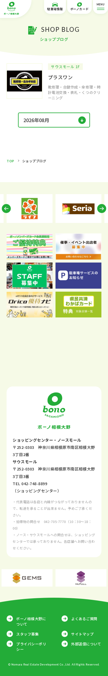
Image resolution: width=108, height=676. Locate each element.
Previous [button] (6, 208)
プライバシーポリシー (31, 646)
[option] (29, 208)
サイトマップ (82, 633)
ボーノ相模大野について (31, 621)
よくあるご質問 (84, 618)
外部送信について (86, 643)
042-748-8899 (34, 483)
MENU (101, 4)
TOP (10, 160)
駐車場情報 (55, 9)
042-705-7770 (55, 521)
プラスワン (60, 77)
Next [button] (101, 208)
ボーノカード (79, 9)
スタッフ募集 (27, 633)
